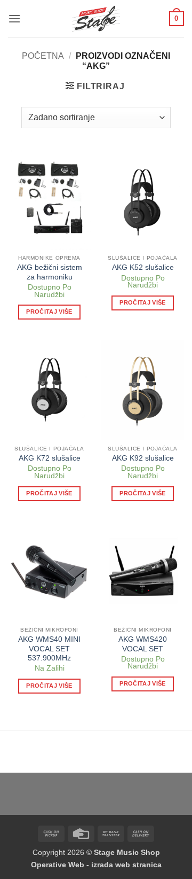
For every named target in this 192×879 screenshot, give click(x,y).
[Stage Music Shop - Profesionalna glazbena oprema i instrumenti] (96, 18)
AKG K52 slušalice (143, 267)
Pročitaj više (49, 311)
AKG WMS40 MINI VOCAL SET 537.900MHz (49, 648)
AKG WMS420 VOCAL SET (142, 644)
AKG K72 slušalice (50, 458)
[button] (14, 18)
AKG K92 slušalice (143, 458)
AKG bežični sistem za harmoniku (49, 272)
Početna (43, 55)
